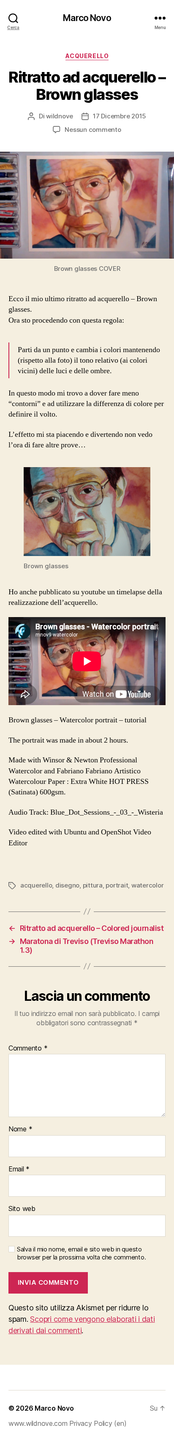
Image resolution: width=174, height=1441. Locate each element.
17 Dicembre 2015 (119, 116)
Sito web (21, 1209)
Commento (27, 1048)
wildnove (59, 116)
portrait (117, 885)
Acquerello (87, 55)
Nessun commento (93, 130)
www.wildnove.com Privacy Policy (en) (67, 1423)
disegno (67, 885)
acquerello (36, 885)
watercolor (147, 885)
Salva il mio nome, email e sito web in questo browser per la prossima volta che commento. (81, 1253)
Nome (20, 1129)
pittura (93, 885)
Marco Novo (87, 17)
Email (19, 1169)
